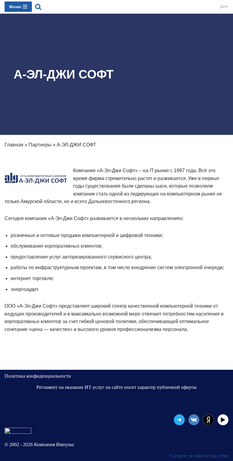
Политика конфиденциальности (38, 376)
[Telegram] (179, 419)
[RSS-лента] (208, 419)
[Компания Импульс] (223, 6)
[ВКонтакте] (193, 419)
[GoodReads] (223, 419)
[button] (38, 6)
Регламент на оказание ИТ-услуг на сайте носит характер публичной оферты (116, 387)
